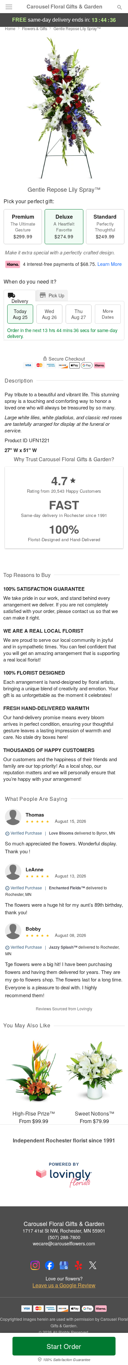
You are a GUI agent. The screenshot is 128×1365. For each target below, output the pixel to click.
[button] (114, 1350)
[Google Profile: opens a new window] (64, 1265)
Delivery (19, 299)
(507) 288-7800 (64, 1237)
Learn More (109, 264)
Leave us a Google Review (64, 1285)
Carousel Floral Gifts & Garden (64, 6)
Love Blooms (61, 833)
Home (10, 28)
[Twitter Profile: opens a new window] (92, 1265)
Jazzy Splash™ (63, 947)
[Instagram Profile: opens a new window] (35, 1265)
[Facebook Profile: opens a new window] (49, 1265)
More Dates (108, 314)
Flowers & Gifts (34, 28)
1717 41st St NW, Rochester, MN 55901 (64, 1230)
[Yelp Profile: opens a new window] (78, 1265)
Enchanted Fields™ (67, 888)
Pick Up (56, 295)
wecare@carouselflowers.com (64, 1243)
